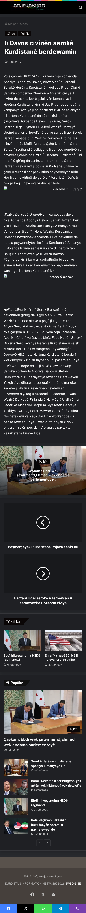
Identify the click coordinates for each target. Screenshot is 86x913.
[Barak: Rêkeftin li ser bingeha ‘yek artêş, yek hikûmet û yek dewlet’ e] (16, 787)
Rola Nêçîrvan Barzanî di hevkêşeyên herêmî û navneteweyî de (49, 824)
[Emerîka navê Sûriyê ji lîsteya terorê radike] (63, 640)
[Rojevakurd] (28, 7)
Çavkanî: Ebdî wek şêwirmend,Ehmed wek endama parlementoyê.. (43, 475)
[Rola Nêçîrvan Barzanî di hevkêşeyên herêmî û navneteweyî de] (16, 826)
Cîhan (24, 24)
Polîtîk (25, 33)
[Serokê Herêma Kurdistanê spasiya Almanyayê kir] (16, 767)
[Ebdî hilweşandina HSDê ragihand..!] (22, 640)
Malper (12, 24)
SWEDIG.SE (73, 883)
